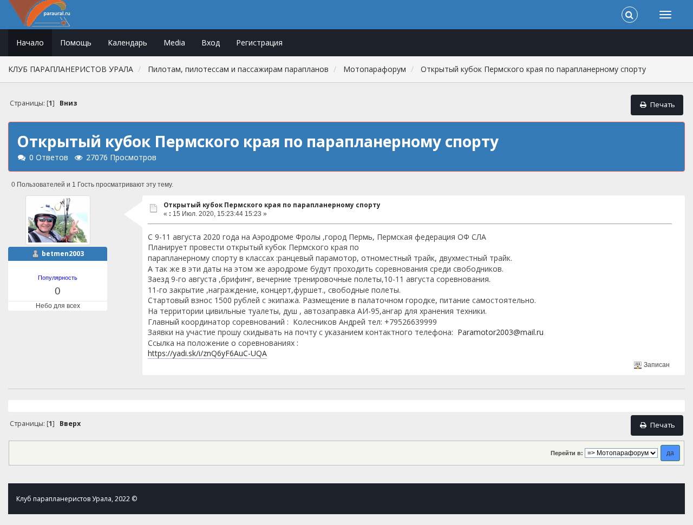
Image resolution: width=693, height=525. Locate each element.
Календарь (127, 42)
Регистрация (259, 42)
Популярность (57, 277)
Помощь (75, 42)
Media (174, 42)
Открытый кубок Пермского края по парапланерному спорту (272, 205)
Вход (210, 42)
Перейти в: (567, 453)
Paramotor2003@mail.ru (500, 332)
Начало (30, 42)
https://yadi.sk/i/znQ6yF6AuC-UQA (207, 353)
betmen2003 (63, 253)
